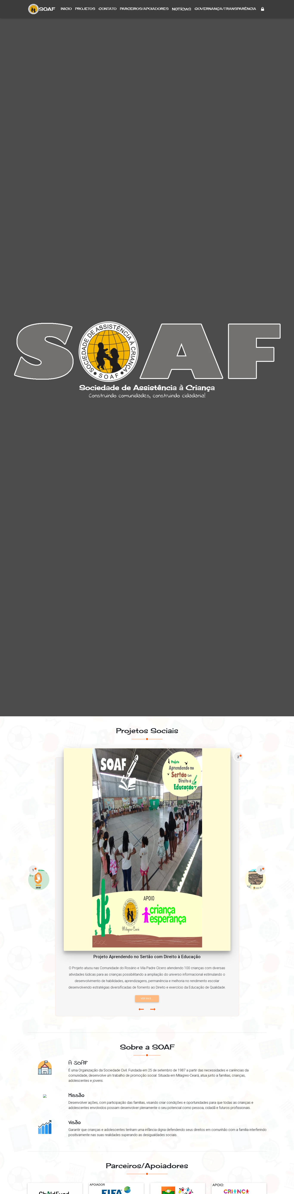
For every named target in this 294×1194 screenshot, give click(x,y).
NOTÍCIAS (181, 9)
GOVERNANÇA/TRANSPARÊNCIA (225, 9)
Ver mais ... (147, 998)
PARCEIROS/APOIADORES (144, 9)
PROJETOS (85, 9)
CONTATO (107, 9)
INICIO (66, 9)
